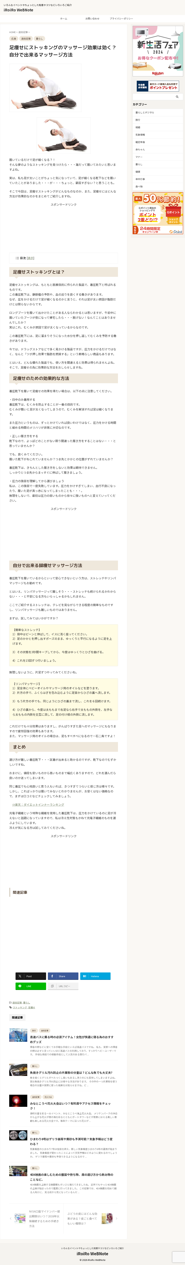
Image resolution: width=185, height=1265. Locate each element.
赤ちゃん (140, 149)
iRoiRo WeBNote (18, 9)
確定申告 (140, 142)
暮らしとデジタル (144, 112)
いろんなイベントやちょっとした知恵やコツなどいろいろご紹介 (92, 1248)
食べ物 (139, 186)
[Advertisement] (63, 229)
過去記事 (17, 1002)
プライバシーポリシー (121, 18)
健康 (137, 171)
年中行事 (140, 179)
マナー (139, 157)
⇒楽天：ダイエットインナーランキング (38, 804)
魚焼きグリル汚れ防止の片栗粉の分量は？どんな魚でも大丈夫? (71, 1072)
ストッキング (20, 1007)
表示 (30, 258)
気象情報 (140, 134)
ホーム (63, 18)
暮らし (26, 1002)
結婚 (137, 127)
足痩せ (31, 1007)
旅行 (137, 120)
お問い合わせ (92, 18)
